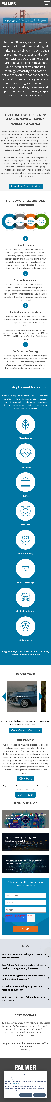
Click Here (25, 778)
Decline (39, 1095)
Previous (4, 696)
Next (41, 696)
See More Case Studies (25, 186)
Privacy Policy (15, 1083)
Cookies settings (12, 1095)
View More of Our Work (25, 730)
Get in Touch (25, 794)
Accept (26, 1095)
